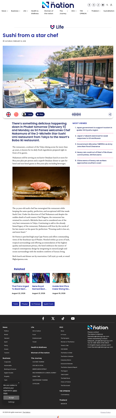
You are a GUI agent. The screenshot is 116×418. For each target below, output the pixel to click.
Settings (11, 402)
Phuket (25, 304)
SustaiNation (109, 11)
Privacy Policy (106, 412)
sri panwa (35, 304)
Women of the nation (48, 12)
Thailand (95, 11)
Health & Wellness (35, 12)
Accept (11, 398)
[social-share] (89, 5)
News (4, 11)
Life (24, 11)
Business (14, 11)
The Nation (26, 412)
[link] (20, 285)
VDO (73, 11)
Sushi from (48, 304)
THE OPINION (83, 12)
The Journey (63, 12)
